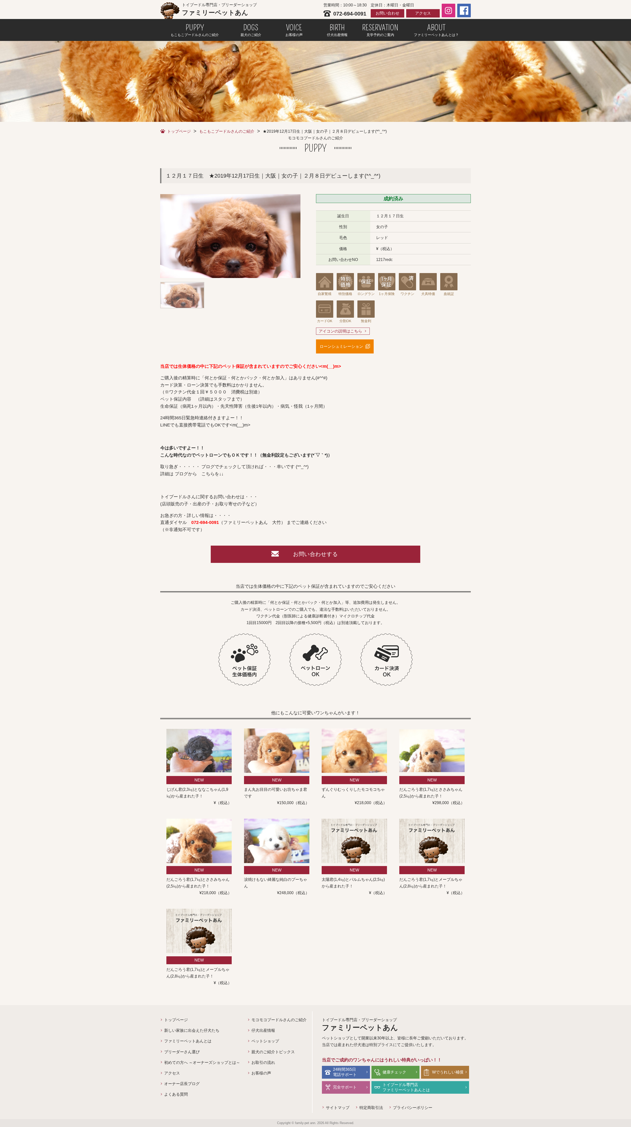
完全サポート (345, 1087)
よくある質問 (176, 1094)
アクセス (423, 13)
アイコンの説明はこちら (340, 331)
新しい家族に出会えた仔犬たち (191, 1030)
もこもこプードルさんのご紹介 (226, 131)
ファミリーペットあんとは (187, 1041)
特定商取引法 (371, 1108)
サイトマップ (338, 1108)
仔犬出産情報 (263, 1030)
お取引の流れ (263, 1062)
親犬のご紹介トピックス (273, 1052)
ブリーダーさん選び (182, 1052)
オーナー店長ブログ (182, 1084)
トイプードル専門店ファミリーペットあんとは (406, 1087)
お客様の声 (261, 1073)
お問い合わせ (387, 13)
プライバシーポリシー (412, 1108)
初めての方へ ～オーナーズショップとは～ (202, 1062)
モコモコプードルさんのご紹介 (279, 1020)
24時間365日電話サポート (345, 1072)
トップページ (179, 131)
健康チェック (394, 1072)
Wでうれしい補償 (447, 1072)
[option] (230, 236)
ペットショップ (265, 1041)
